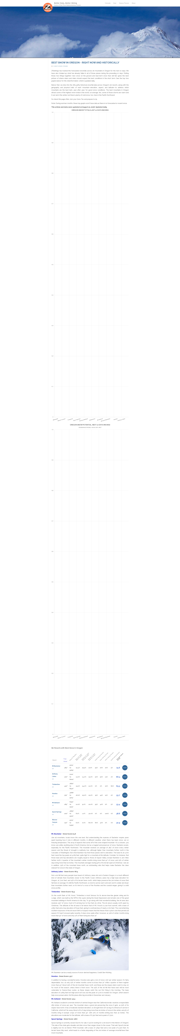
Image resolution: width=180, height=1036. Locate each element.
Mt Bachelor (56, 766)
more (125, 767)
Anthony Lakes (55, 775)
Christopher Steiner (60, 66)
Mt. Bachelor (56, 834)
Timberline (56, 784)
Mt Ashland (56, 802)
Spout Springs (56, 812)
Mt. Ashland (55, 999)
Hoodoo (54, 793)
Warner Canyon (54, 821)
